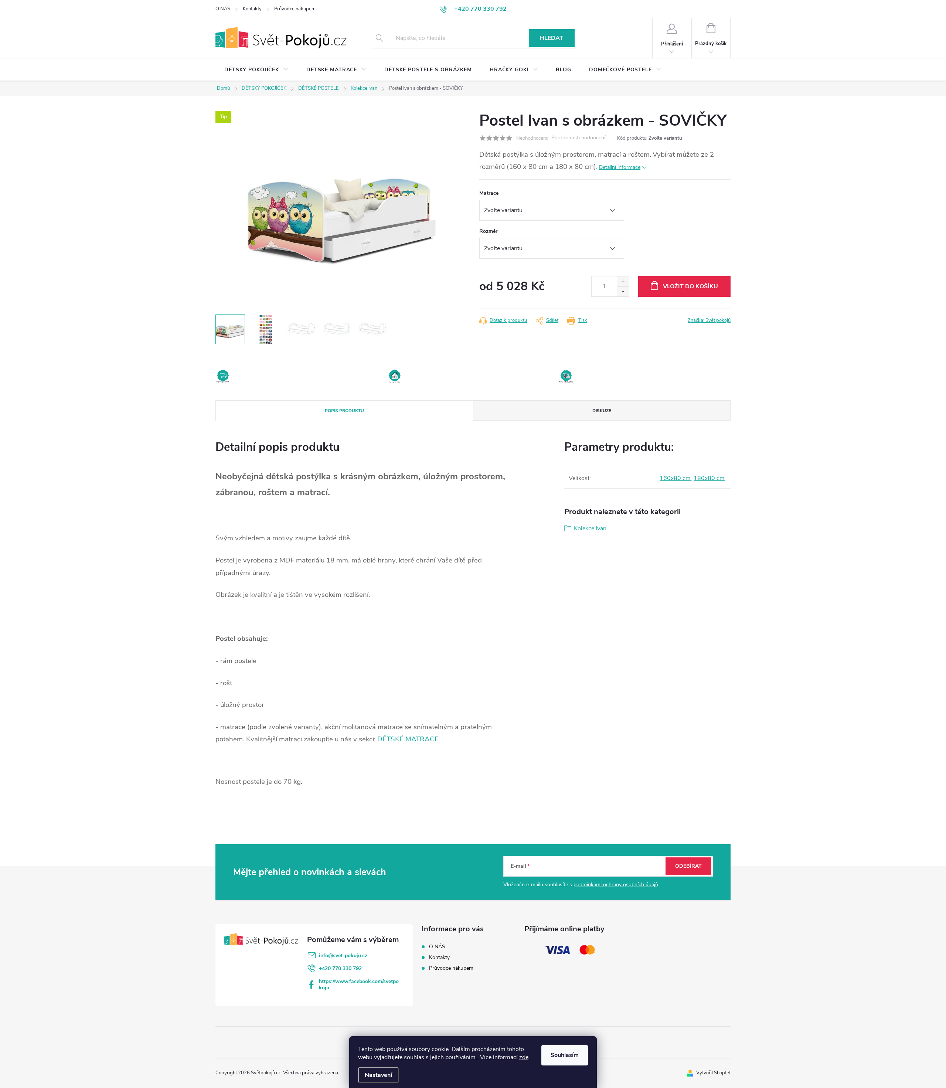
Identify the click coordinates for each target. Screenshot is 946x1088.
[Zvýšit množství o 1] (623, 281)
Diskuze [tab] (601, 411)
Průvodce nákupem (295, 9)
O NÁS (222, 9)
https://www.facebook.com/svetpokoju (359, 984)
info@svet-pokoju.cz (343, 955)
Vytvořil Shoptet (713, 1073)
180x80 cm (709, 478)
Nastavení (378, 1075)
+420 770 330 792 (340, 968)
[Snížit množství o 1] (623, 291)
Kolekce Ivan (590, 528)
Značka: (709, 320)
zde (523, 1057)
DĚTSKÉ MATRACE (408, 739)
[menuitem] (256, 69)
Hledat (551, 38)
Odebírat (688, 866)
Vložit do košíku (690, 286)
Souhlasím (565, 1055)
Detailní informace (619, 167)
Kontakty (252, 9)
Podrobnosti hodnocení (578, 138)
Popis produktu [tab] (344, 411)
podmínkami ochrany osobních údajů (616, 884)
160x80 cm (675, 478)
